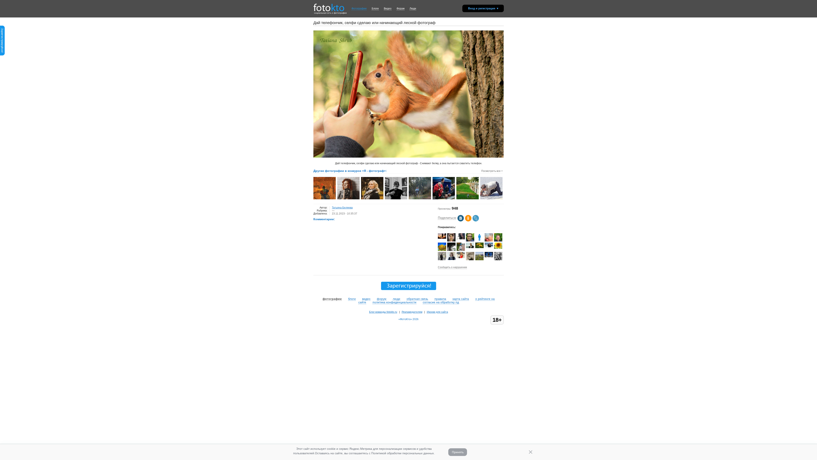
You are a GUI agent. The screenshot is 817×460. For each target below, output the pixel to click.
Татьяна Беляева (342, 207)
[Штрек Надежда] (461, 238)
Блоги (375, 8)
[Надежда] (498, 247)
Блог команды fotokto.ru (383, 311)
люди (396, 298)
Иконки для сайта (437, 311)
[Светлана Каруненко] (479, 247)
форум (381, 298)
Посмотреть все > (492, 171)
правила (440, 298)
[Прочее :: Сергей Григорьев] (324, 198)
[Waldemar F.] (489, 256)
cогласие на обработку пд (441, 302)
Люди (413, 8)
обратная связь (417, 298)
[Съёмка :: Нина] (467, 198)
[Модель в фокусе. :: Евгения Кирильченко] (444, 198)
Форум (400, 8)
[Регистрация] (2, 54)
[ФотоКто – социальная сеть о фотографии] (328, 6)
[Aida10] (461, 257)
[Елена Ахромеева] (451, 259)
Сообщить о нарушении (452, 267)
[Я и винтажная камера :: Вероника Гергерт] (348, 198)
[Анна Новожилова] (451, 240)
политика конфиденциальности (394, 302)
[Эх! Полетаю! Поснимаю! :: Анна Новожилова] (420, 198)
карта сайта (461, 298)
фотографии (332, 298)
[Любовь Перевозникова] (489, 246)
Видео (387, 8)
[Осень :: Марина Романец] (372, 198)
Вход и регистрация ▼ (483, 8)
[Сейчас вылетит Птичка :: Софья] (491, 198)
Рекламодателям (412, 311)
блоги (352, 298)
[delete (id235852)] (479, 240)
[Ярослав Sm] (442, 237)
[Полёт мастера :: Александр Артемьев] (396, 198)
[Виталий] (470, 247)
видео (366, 298)
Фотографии (359, 8)
